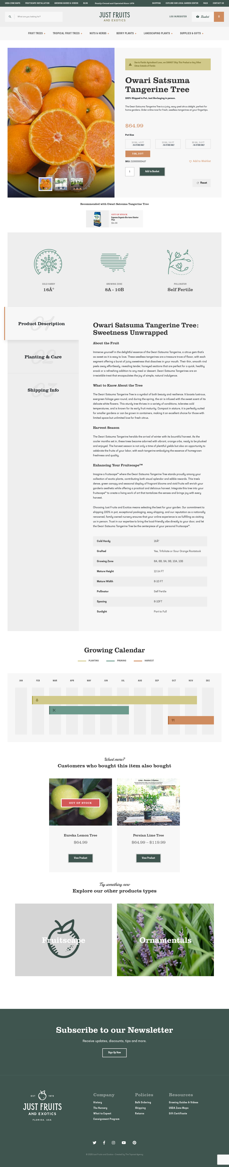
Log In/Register (178, 16)
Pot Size (129, 135)
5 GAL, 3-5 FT (137, 154)
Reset (201, 182)
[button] (200, 161)
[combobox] (34, 17)
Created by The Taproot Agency (129, 1155)
